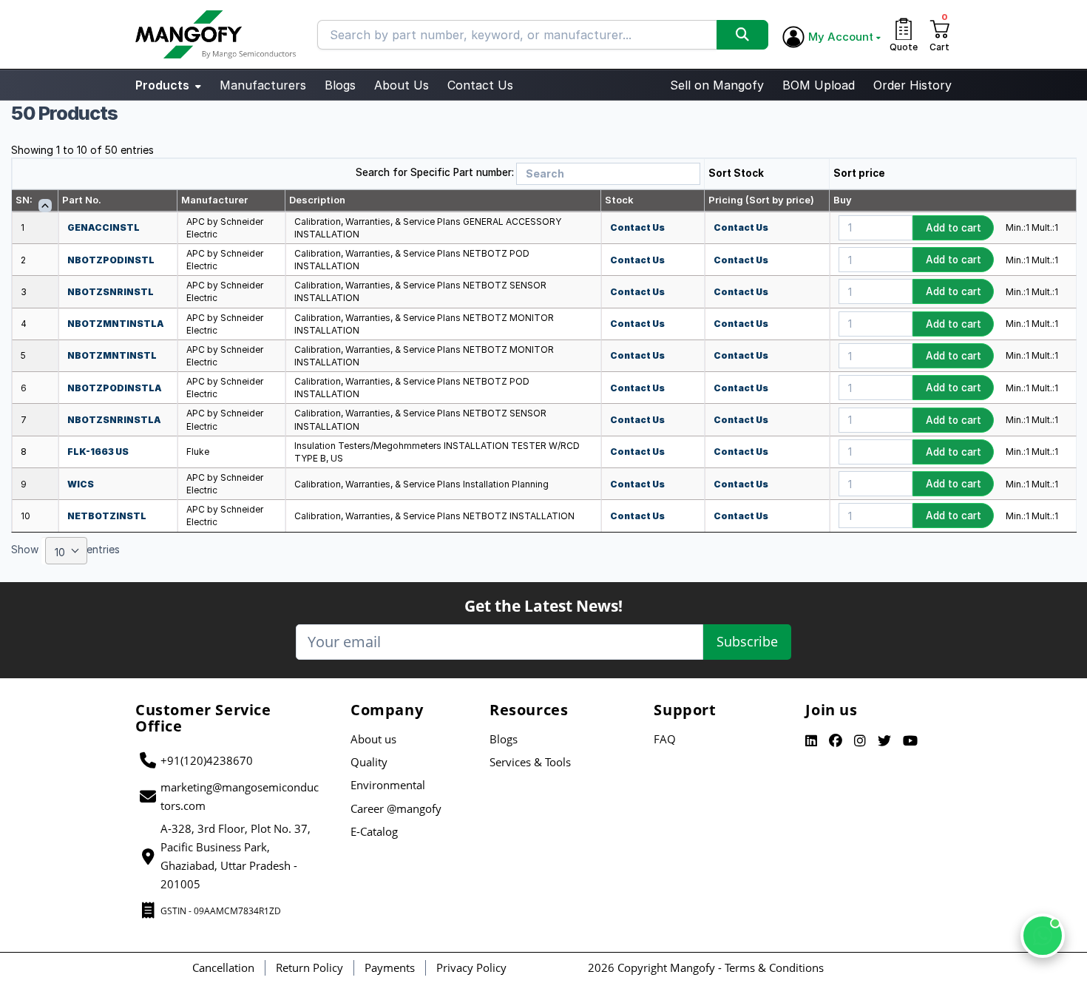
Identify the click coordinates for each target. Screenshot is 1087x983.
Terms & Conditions (774, 967)
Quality (369, 761)
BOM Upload (818, 85)
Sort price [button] (859, 173)
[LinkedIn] (811, 741)
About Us (401, 85)
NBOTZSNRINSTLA (114, 419)
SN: (24, 200)
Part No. (81, 200)
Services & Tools (530, 761)
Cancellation (223, 967)
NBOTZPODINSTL (111, 260)
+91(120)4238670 (206, 760)
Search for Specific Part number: (435, 172)
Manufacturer (214, 200)
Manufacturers (263, 85)
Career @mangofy (396, 808)
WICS (80, 484)
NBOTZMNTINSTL (112, 355)
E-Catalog (374, 831)
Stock (619, 200)
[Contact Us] (1042, 935)
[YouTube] (910, 741)
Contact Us (480, 85)
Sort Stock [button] (736, 173)
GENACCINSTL (103, 227)
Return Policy (309, 967)
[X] (884, 741)
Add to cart (953, 228)
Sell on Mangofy (717, 85)
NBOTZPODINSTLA (114, 387)
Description (317, 200)
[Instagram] (860, 741)
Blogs (340, 85)
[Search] (742, 35)
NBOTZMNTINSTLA (115, 323)
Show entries (65, 550)
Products (163, 85)
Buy (842, 200)
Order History (912, 85)
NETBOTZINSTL (106, 515)
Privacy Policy (471, 967)
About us (373, 739)
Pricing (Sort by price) (761, 200)
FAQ (665, 739)
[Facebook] (835, 741)
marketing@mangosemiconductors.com (239, 796)
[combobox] (66, 550)
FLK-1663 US (98, 451)
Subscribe (747, 641)
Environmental (388, 784)
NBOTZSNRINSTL (110, 291)
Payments (390, 967)
